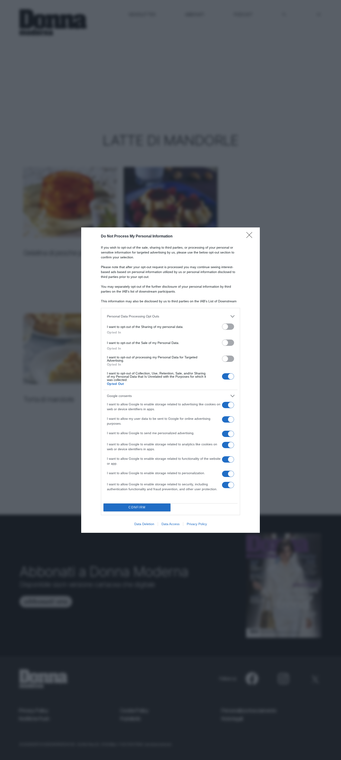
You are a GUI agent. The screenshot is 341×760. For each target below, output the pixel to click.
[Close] (250, 236)
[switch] (228, 326)
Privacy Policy (197, 524)
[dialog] (170, 380)
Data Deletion (144, 524)
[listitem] (170, 316)
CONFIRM (137, 507)
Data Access (170, 524)
